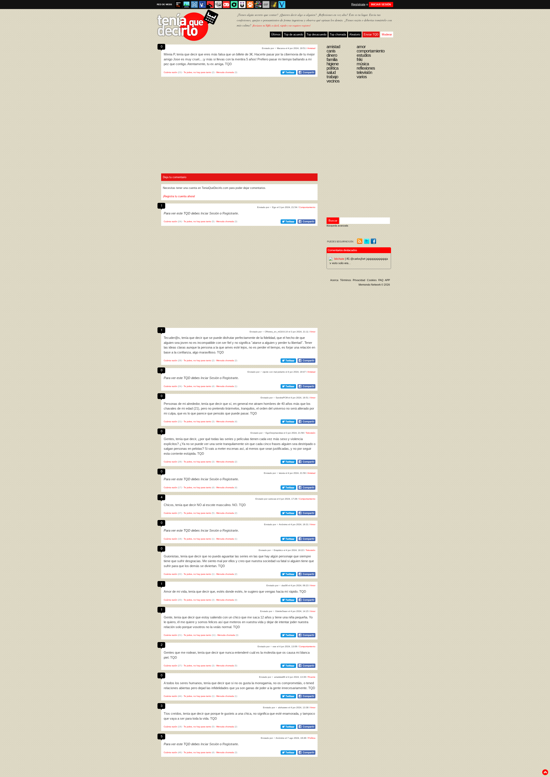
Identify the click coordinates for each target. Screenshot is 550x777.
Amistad (311, 48)
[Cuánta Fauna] (250, 4)
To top (545, 772)
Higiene (333, 63)
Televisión (310, 433)
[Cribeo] (234, 4)
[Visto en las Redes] (202, 4)
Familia (332, 59)
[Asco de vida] (178, 4)
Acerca (334, 280)
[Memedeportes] (194, 4)
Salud (331, 72)
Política (311, 738)
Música (363, 63)
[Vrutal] (226, 4)
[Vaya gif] (266, 4)
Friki (359, 59)
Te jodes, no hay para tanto (197, 72)
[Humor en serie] (242, 4)
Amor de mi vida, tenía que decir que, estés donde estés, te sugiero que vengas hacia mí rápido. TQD (235, 591)
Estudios (364, 55)
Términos (345, 280)
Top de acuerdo (293, 34)
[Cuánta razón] (186, 4)
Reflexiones (366, 68)
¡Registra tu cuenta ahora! (179, 196)
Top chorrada (338, 34)
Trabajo (332, 76)
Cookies (372, 280)
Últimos (276, 34)
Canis (331, 51)
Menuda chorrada (225, 72)
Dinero (332, 55)
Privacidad (359, 280)
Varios (362, 76)
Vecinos (333, 81)
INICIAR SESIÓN (381, 4)
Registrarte (230, 213)
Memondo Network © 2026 (374, 284)
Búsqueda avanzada (337, 225)
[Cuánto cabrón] (218, 4)
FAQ (380, 280)
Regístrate (358, 4)
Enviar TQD (371, 34)
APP (387, 280)
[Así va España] (210, 4)
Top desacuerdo (316, 34)
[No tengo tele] (258, 4)
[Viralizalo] (281, 4)
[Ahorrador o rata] (273, 4)
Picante (311, 677)
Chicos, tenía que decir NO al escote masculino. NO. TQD (205, 505)
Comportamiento (307, 207)
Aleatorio (354, 34)
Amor (312, 331)
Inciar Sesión (210, 213)
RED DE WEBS (164, 4)
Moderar (387, 34)
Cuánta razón (170, 72)
